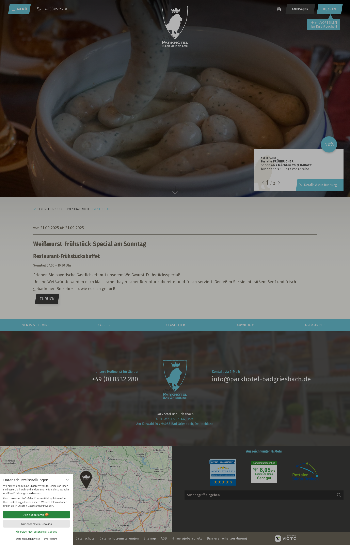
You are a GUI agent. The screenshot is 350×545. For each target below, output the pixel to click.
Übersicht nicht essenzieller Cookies (36, 531)
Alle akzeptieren (33, 514)
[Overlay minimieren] (67, 479)
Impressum (50, 539)
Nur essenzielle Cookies (36, 524)
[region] (36, 496)
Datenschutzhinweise (28, 539)
